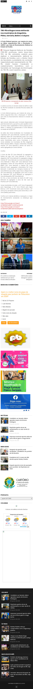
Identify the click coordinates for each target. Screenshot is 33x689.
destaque (4, 224)
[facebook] (31, 1)
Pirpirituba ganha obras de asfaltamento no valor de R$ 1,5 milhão (19, 429)
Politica (6, 38)
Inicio (4, 26)
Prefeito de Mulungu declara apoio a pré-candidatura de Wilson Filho (19, 659)
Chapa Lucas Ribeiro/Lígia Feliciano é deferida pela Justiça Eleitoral (20, 637)
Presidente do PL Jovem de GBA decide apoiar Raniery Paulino (19, 458)
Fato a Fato (21, 683)
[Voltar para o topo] (16, 687)
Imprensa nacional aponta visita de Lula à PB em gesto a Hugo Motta (16, 264)
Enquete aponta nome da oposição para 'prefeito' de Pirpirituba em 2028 (21, 467)
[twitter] (29, 1)
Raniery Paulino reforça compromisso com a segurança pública (20, 628)
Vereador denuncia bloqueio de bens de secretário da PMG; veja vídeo (20, 674)
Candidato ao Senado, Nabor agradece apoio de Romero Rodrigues (16, 249)
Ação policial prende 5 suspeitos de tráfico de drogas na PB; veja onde (20, 666)
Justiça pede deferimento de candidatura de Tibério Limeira (16, 233)
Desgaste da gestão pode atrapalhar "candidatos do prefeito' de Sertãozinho (21, 451)
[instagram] (27, 1)
